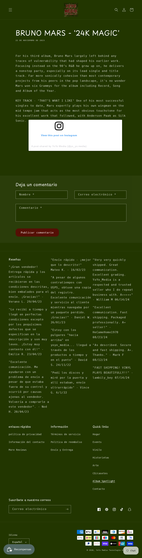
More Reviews (17, 449)
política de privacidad (25, 434)
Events (97, 442)
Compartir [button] (26, 48)
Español (17, 542)
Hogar (96, 434)
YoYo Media (102, 550)
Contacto (99, 488)
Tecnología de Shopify (121, 550)
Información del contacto (26, 442)
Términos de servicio (66, 434)
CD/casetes (100, 473)
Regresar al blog (73, 162)
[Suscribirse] (67, 509)
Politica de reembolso (66, 442)
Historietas (101, 457)
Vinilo (97, 449)
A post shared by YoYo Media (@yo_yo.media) (59, 146)
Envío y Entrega (62, 449)
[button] (10, 10)
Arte (96, 465)
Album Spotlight (104, 481)
